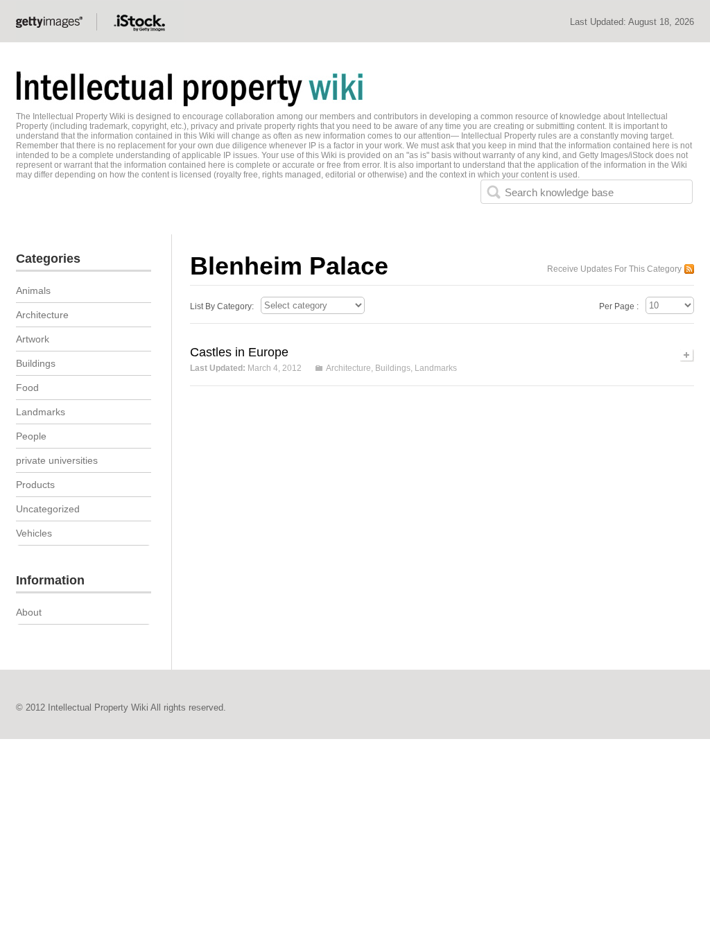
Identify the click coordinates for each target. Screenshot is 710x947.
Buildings (392, 368)
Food (27, 387)
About (29, 612)
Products (35, 484)
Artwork (32, 339)
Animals (33, 290)
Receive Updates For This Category (614, 269)
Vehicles (34, 533)
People (31, 436)
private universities (57, 460)
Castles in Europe (239, 352)
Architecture (348, 368)
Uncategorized (48, 508)
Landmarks (436, 368)
